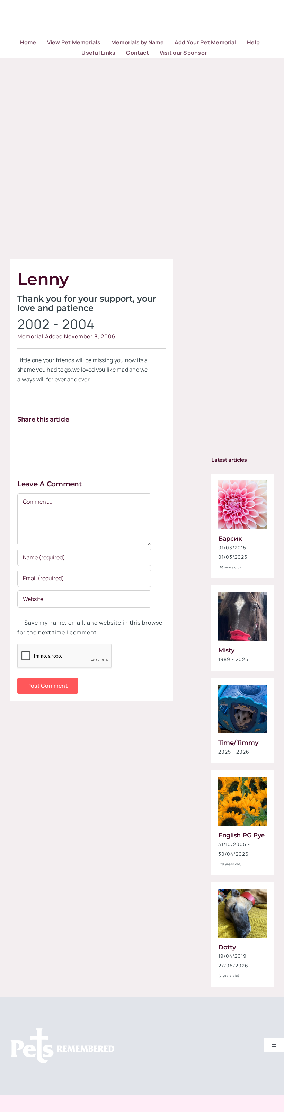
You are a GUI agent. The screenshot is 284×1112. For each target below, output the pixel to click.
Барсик (230, 538)
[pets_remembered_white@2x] (62, 1031)
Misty (226, 650)
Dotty (227, 947)
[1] (242, 483)
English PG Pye (241, 835)
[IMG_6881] (242, 892)
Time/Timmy (238, 743)
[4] (242, 780)
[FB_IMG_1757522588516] (242, 595)
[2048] (242, 687)
